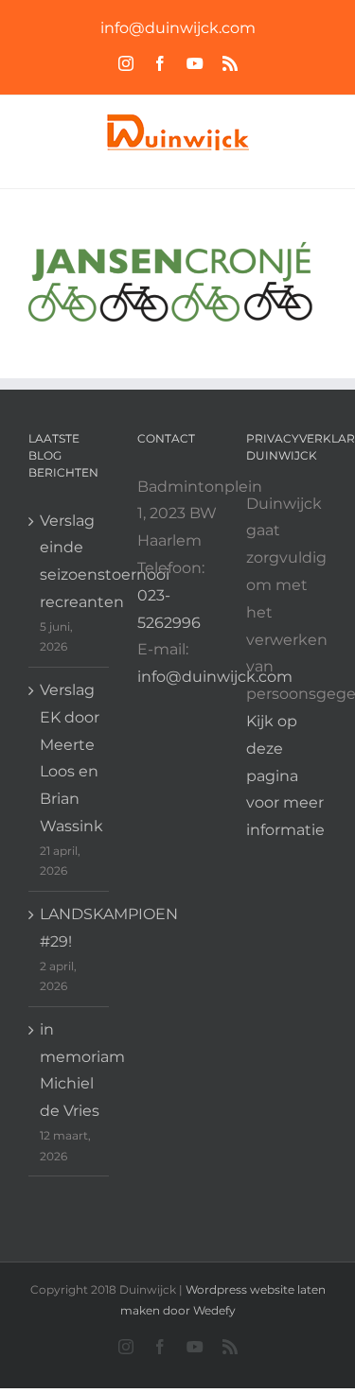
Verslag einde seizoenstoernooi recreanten (69, 561)
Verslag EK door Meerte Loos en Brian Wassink (69, 758)
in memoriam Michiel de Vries (69, 1070)
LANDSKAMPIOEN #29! (69, 927)
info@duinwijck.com (178, 28)
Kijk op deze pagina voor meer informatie (285, 775)
